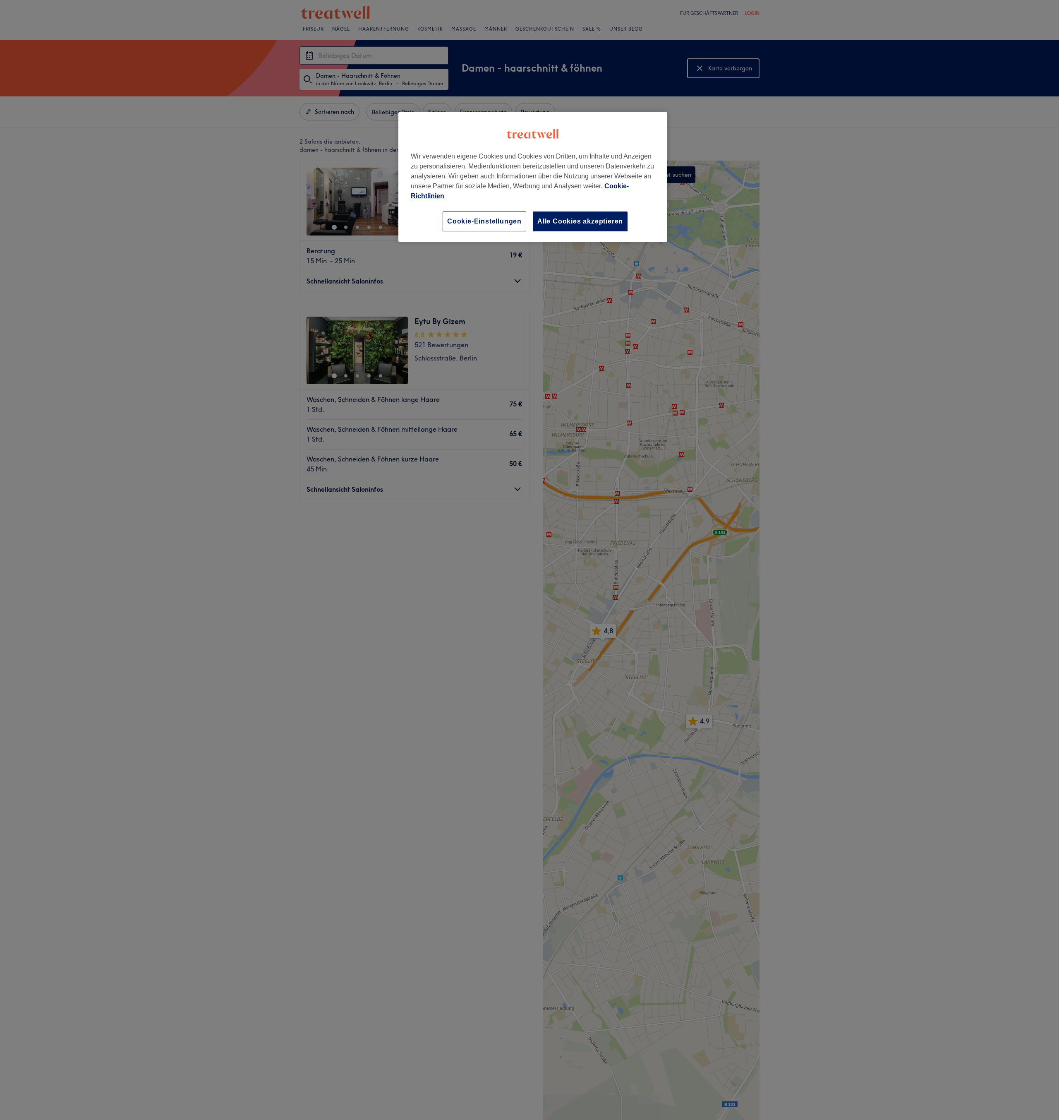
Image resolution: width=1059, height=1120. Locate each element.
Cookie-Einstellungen (484, 221)
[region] (532, 177)
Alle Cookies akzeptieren (580, 221)
